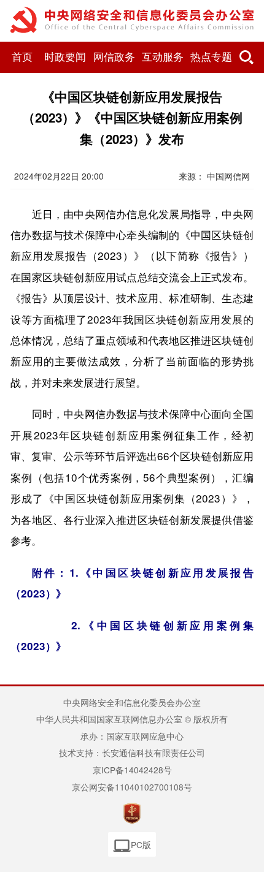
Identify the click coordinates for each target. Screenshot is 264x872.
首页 (22, 57)
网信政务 (114, 57)
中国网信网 (228, 176)
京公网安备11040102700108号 (132, 787)
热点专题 (211, 57)
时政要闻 (65, 57)
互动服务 (163, 57)
